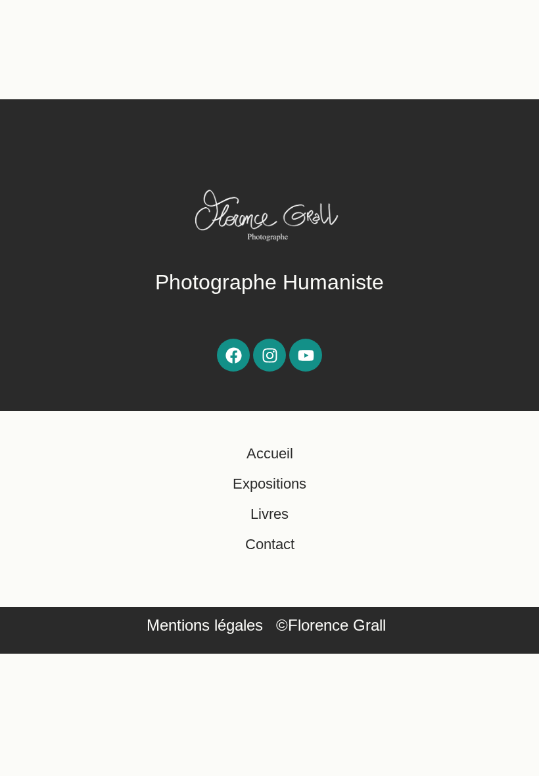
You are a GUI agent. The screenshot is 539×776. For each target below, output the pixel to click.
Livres (269, 514)
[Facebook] (233, 355)
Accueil (269, 453)
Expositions (269, 483)
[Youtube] (305, 355)
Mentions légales (205, 625)
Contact (269, 544)
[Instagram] (269, 355)
